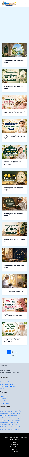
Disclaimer (14, 445)
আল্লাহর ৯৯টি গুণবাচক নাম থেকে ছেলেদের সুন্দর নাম (11, 420)
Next (14, 355)
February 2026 (4, 403)
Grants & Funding (5, 382)
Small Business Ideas (6, 384)
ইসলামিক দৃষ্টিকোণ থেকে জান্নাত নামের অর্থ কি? (10, 411)
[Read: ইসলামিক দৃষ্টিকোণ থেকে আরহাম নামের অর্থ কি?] (14, 255)
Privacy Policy (14, 447)
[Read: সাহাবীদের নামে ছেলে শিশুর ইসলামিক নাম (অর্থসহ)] (14, 126)
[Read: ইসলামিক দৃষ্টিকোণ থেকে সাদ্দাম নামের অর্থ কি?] (14, 203)
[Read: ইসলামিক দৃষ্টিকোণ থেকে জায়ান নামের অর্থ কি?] (14, 177)
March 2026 (3, 401)
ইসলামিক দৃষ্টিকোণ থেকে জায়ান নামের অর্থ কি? (10, 422)
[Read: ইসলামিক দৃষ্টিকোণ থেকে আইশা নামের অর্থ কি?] (14, 76)
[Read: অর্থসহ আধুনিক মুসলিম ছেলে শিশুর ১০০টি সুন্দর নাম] (14, 328)
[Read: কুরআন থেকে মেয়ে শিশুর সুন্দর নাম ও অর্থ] (14, 102)
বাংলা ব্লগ (2, 388)
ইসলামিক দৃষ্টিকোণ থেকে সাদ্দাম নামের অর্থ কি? (10, 424)
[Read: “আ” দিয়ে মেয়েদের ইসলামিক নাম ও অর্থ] (14, 305)
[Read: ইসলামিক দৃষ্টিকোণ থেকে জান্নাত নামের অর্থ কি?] (14, 50)
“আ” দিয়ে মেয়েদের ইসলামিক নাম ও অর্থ (14, 315)
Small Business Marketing (8, 386)
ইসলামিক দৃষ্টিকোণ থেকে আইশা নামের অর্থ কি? (10, 413)
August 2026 (4, 396)
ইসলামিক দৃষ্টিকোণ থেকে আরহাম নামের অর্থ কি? (10, 429)
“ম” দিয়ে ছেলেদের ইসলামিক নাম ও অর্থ (14, 291)
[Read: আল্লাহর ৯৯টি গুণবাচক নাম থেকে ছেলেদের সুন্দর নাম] (14, 151)
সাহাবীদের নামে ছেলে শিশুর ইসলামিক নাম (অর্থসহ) (11, 418)
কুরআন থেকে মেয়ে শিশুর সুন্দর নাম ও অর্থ (14, 112)
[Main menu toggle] (25, 4)
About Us (14, 449)
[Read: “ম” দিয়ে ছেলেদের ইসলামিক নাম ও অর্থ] (14, 281)
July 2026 (3, 399)
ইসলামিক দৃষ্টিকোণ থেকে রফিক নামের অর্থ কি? (10, 427)
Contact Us (14, 451)
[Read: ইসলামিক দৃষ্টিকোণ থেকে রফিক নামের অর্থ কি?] (14, 229)
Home (14, 442)
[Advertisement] (14, 28)
